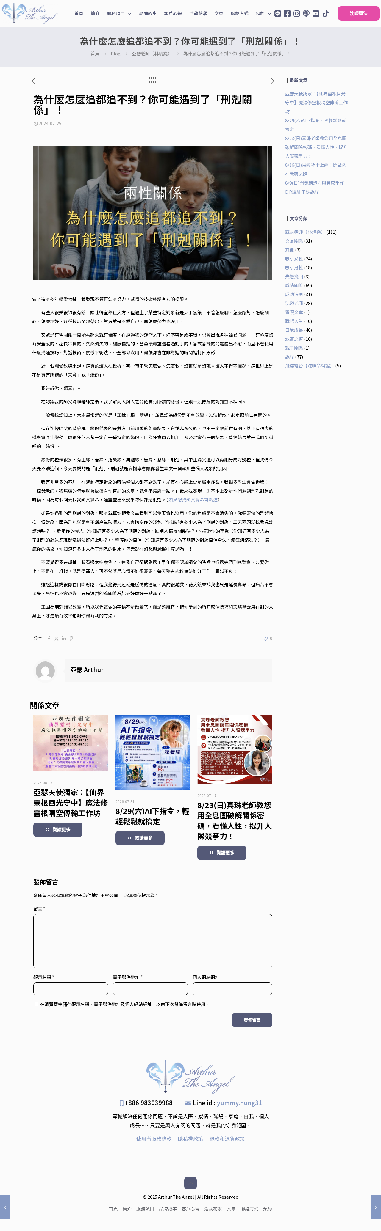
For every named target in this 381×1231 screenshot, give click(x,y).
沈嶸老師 (294, 303)
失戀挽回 (294, 276)
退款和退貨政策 (227, 1138)
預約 (267, 1208)
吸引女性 (294, 258)
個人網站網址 (206, 977)
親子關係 (294, 348)
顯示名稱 (43, 977)
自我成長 (294, 330)
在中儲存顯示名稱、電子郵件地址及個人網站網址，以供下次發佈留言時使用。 (125, 1004)
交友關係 (294, 241)
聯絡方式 (249, 1208)
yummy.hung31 (239, 1102)
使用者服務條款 (154, 1138)
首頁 (94, 53)
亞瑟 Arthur (87, 669)
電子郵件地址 (128, 977)
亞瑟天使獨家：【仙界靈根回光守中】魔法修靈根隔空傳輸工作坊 (70, 802)
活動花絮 (213, 1208)
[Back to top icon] (190, 1183)
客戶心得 (190, 1208)
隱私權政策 (190, 1138)
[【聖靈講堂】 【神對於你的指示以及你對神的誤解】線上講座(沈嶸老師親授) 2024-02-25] (376, 1207)
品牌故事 (168, 1208)
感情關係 (294, 285)
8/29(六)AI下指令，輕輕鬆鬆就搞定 (152, 815)
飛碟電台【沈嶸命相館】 (309, 365)
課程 (289, 356)
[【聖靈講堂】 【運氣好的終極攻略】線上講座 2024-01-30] (5, 1207)
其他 (289, 249)
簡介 (127, 1208)
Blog (116, 53)
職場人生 (294, 321)
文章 (231, 1208)
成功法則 (294, 294)
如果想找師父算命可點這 (193, 499)
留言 (39, 908)
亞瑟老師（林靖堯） (152, 53)
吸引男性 (294, 267)
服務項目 (145, 1208)
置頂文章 (294, 312)
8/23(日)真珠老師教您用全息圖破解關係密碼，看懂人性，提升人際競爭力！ (234, 820)
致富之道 (294, 339)
